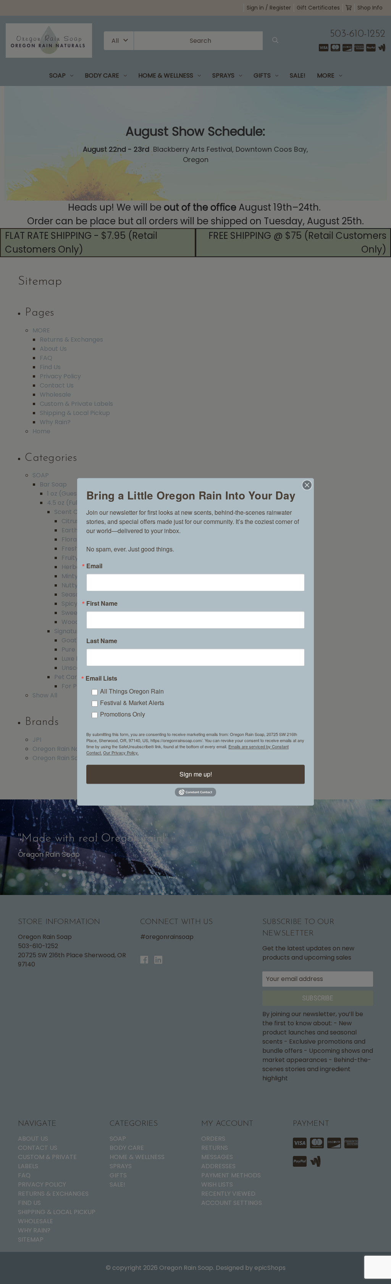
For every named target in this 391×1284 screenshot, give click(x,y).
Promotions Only (122, 714)
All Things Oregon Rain (132, 691)
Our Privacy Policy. (121, 752)
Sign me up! (195, 774)
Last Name (101, 641)
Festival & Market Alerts (132, 702)
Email (94, 566)
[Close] (307, 485)
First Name (102, 603)
